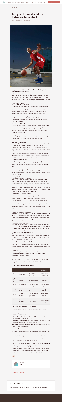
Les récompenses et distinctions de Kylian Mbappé (19, 387)
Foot (35, 2)
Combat (27, 2)
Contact (35, 396)
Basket (22, 2)
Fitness (31, 2)
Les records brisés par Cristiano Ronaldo (40, 387)
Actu (13, 2)
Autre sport (17, 2)
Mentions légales (28, 396)
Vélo (45, 2)
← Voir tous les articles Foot (18, 372)
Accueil (9, 2)
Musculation (40, 2)
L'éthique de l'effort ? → (54, 2)
